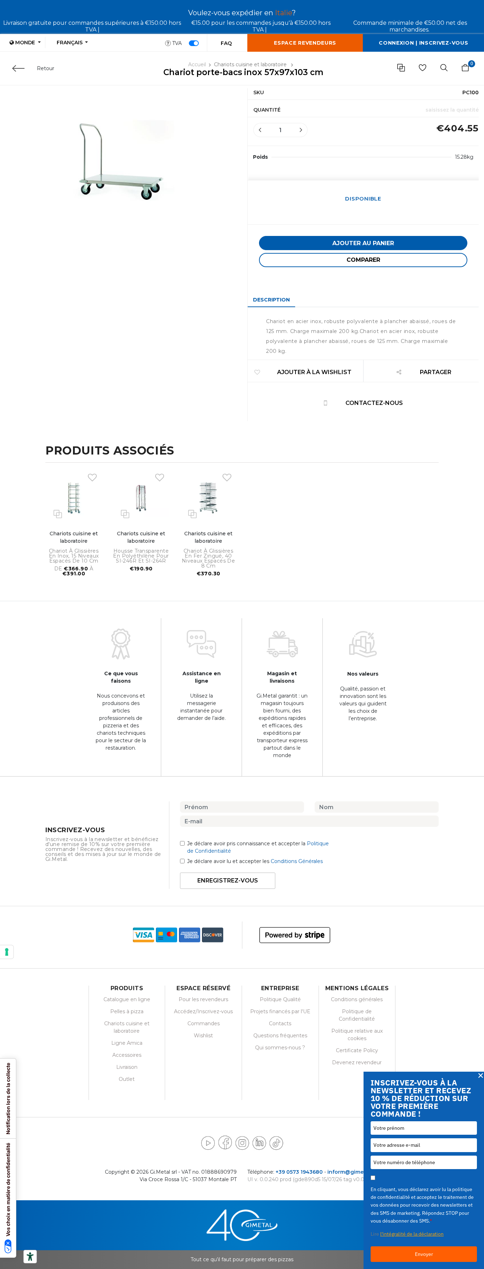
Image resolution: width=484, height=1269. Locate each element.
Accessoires (126, 1055)
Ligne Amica (126, 1043)
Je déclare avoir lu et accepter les (255, 861)
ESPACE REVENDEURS (305, 43)
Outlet (127, 1079)
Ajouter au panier (363, 243)
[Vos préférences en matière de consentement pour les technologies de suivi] (6, 952)
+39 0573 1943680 (299, 1172)
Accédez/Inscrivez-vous (203, 1011)
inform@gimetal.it (351, 1172)
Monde (25, 42)
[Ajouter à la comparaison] (58, 513)
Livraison (126, 1067)
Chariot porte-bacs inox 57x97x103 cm (243, 72)
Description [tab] (271, 300)
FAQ (226, 43)
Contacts (280, 1023)
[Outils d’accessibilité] (30, 1256)
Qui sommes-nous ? (280, 1047)
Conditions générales (357, 999)
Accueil (197, 64)
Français (70, 42)
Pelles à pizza (126, 1011)
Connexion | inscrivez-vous (423, 43)
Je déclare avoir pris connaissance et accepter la (258, 847)
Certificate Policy (357, 1050)
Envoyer (424, 1254)
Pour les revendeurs (203, 999)
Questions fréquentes (280, 1035)
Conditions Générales (297, 861)
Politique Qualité (280, 999)
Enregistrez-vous (227, 880)
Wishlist (203, 1035)
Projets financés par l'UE (280, 1011)
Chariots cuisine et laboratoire (251, 64)
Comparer (363, 259)
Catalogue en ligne (126, 999)
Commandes (203, 1023)
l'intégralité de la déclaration (412, 1234)
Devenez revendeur (357, 1062)
